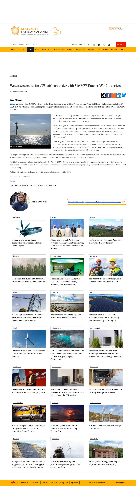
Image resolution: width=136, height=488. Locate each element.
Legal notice (74, 483)
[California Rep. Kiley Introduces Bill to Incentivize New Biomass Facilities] (29, 268)
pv (91, 292)
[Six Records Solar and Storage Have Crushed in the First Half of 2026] (106, 269)
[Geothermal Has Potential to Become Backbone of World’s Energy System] (29, 380)
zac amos (55, 292)
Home (13, 49)
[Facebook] (88, 44)
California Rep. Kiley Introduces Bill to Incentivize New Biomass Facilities (29, 280)
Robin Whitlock (16, 100)
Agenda (13, 45)
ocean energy (56, 328)
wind (15, 328)
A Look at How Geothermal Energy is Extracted (105, 427)
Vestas (12, 103)
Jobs (27, 45)
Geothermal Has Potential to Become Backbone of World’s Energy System (28, 391)
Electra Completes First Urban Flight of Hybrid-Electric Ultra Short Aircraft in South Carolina (28, 428)
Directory (21, 45)
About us (34, 45)
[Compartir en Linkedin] (118, 95)
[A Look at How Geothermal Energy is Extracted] (106, 417)
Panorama (22, 49)
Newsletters (121, 45)
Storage (69, 49)
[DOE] (67, 341)
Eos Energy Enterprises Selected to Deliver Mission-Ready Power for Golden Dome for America (27, 317)
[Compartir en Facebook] (108, 95)
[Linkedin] (93, 44)
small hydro (94, 439)
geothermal (17, 367)
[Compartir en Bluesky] (123, 95)
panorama (93, 256)
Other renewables (58, 49)
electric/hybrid (18, 403)
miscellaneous (56, 367)
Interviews (114, 49)
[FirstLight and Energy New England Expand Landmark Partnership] (106, 454)
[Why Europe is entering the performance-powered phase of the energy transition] (67, 452)
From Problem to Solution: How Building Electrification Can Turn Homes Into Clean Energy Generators (105, 353)
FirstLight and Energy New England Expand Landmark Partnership (105, 463)
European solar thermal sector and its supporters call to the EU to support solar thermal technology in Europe (28, 464)
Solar (37, 49)
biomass (16, 256)
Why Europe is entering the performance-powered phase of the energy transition (65, 464)
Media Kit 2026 (25, 483)
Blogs (123, 49)
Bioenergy (45, 49)
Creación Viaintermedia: (97, 483)
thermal (16, 439)
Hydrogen (91, 49)
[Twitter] (103, 44)
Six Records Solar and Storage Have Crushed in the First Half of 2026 (105, 280)
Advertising (35, 483)
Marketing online (120, 483)
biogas (92, 217)
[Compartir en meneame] (113, 95)
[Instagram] (108, 44)
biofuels (54, 217)
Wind (30, 49)
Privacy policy (63, 483)
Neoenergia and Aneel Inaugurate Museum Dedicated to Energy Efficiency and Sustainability (65, 281)
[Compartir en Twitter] (103, 95)
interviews (55, 439)
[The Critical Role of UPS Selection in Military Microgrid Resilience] (106, 380)
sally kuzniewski (95, 403)
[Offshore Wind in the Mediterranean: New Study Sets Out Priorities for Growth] (29, 343)
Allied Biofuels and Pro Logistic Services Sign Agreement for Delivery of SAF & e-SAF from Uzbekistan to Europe (67, 244)
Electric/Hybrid (103, 49)
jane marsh (94, 367)
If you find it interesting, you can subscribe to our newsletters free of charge (94, 202)
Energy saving (80, 49)
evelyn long (55, 403)
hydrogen (16, 217)
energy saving (56, 256)
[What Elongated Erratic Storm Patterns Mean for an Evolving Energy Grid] (67, 414)
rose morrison (95, 328)
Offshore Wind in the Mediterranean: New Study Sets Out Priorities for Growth (28, 353)
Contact (44, 483)
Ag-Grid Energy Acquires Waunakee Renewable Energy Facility (105, 241)
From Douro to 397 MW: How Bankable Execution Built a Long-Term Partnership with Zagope (104, 317)
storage (15, 292)
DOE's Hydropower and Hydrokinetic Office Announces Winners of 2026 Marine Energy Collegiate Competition (67, 355)
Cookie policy (53, 483)
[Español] (116, 28)
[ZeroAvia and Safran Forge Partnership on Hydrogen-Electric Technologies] (29, 231)
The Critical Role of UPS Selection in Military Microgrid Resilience (105, 391)
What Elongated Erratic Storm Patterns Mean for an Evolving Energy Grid (63, 428)
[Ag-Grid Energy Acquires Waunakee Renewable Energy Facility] (106, 228)
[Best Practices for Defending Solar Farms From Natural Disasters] (67, 305)
